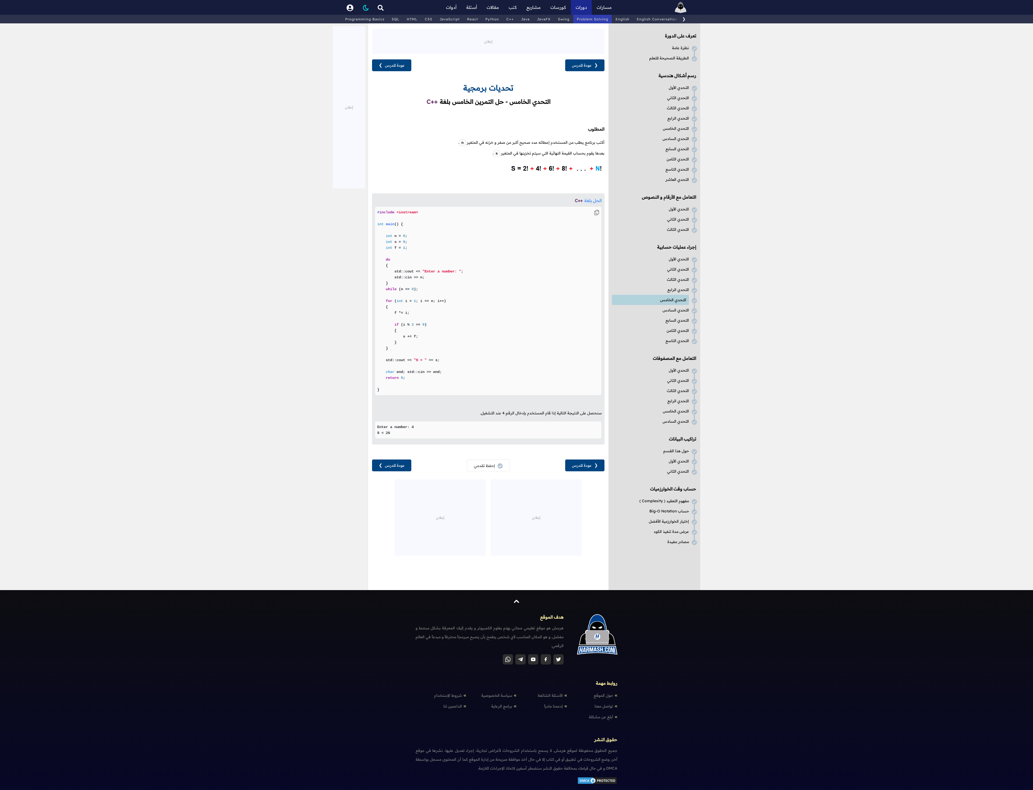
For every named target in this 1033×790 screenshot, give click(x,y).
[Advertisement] (488, 41)
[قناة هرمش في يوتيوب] (533, 659)
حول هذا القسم (676, 450)
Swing (563, 19)
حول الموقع (603, 695)
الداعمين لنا (452, 706)
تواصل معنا (604, 706)
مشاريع (533, 7)
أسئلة (471, 7)
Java (525, 19)
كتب (513, 7)
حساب (669, 511)
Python (492, 19)
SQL (395, 19)
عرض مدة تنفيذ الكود (671, 531)
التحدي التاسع (677, 169)
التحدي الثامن (678, 159)
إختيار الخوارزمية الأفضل (669, 521)
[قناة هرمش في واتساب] (508, 659)
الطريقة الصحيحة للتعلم (669, 58)
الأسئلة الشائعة (550, 695)
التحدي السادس (676, 138)
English (622, 19)
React (472, 19)
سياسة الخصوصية (496, 695)
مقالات (493, 7)
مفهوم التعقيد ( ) (664, 500)
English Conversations (658, 19)
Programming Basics (364, 19)
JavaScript (450, 19)
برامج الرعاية (501, 706)
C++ (510, 19)
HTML (412, 19)
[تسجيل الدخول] (350, 7)
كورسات (558, 7)
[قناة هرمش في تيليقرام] (520, 659)
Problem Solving (592, 19)
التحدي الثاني (678, 97)
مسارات (604, 7)
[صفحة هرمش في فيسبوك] (546, 659)
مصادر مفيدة (678, 541)
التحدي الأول (679, 87)
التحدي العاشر (677, 179)
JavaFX (544, 19)
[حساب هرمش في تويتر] (558, 659)
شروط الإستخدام (448, 695)
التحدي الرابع (678, 118)
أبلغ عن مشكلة (601, 716)
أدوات (451, 7)
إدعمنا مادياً (553, 706)
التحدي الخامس (676, 128)
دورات (581, 7)
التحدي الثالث (678, 108)
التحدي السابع (677, 148)
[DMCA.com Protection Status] (597, 783)
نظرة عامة (680, 47)
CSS (428, 19)
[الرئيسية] (680, 7)
